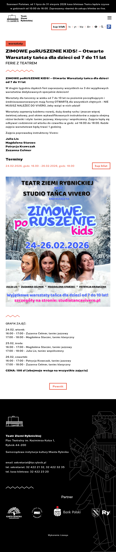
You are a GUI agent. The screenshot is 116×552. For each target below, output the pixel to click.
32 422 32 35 (55, 467)
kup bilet (101, 166)
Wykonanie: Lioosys (58, 535)
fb (64, 26)
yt (75, 26)
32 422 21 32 (35, 467)
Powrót (58, 386)
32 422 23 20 (39, 471)
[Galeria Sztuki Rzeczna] (41, 513)
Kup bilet (59, 26)
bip (81, 26)
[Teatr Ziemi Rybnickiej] (20, 18)
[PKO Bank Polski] (71, 509)
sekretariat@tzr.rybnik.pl (30, 462)
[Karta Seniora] (18, 513)
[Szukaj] (102, 27)
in (69, 26)
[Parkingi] (109, 27)
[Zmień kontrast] (96, 27)
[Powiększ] (58, 244)
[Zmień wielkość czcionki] (89, 27)
